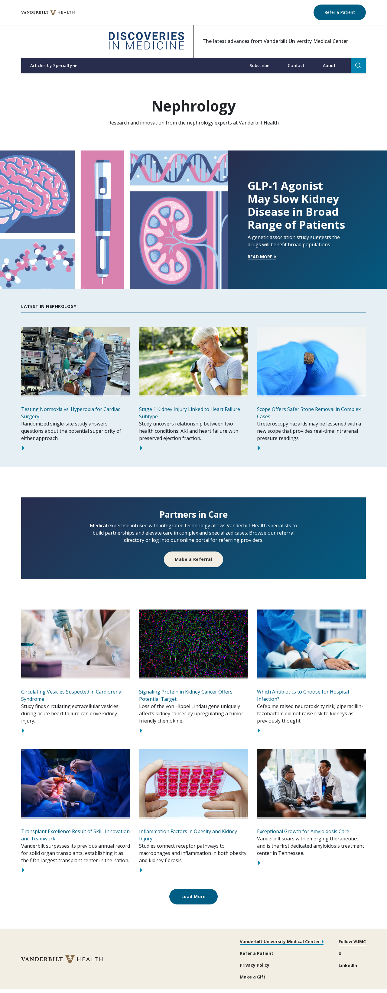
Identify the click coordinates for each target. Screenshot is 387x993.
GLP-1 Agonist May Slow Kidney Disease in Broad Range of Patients (296, 205)
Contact (296, 65)
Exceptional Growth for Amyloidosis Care (303, 831)
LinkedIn (348, 965)
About (329, 65)
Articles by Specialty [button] (51, 65)
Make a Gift (252, 977)
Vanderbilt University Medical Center (280, 941)
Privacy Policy (254, 965)
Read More (260, 257)
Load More (193, 896)
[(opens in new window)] (48, 12)
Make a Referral (193, 559)
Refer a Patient (345, 12)
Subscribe (260, 65)
